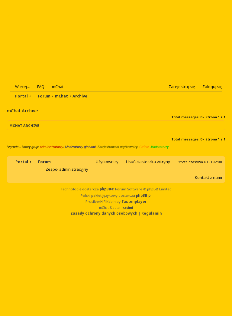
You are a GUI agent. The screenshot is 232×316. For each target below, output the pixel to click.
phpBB (105, 189)
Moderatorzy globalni (80, 146)
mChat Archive (24, 125)
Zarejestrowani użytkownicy (117, 146)
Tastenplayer (134, 201)
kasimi (127, 208)
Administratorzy (51, 146)
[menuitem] (38, 86)
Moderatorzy (159, 146)
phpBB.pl (144, 195)
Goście (144, 146)
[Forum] (46, 46)
